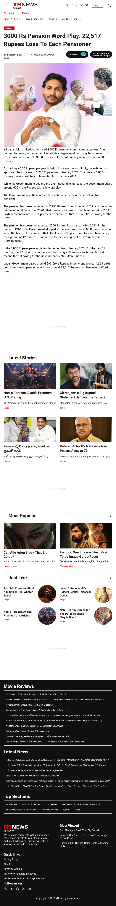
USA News (67, 804)
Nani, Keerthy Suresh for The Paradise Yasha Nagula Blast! (37, 770)
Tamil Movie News (50, 809)
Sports (66, 809)
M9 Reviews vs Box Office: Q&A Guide (24, 878)
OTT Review (52, 804)
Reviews (38, 804)
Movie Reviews (19, 686)
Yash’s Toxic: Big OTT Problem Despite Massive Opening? (37, 786)
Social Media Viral (14, 809)
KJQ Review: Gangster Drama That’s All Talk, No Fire (77, 715)
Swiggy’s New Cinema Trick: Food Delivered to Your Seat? (84, 781)
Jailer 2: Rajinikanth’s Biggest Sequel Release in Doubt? (35, 765)
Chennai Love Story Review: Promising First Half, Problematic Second (37, 736)
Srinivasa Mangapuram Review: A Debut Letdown (28, 731)
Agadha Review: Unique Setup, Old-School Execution (29, 705)
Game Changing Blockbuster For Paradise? (87, 786)
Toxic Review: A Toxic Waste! (53, 694)
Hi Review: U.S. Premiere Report (20, 694)
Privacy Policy (11, 859)
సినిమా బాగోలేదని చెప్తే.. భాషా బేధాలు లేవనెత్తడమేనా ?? (29, 760)
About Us (8, 864)
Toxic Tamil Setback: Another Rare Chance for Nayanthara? (32, 775)
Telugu (95, 5)
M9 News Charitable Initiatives (20, 873)
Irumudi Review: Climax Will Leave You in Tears (27, 699)
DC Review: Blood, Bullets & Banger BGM (24, 720)
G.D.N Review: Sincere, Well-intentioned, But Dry (27, 715)
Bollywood (32, 809)
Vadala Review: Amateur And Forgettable (66, 741)
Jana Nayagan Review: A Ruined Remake (24, 741)
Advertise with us (13, 868)
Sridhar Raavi (14, 54)
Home (6, 19)
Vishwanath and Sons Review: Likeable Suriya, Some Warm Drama (35, 710)
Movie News (11, 804)
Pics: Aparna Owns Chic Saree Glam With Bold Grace (29, 781)
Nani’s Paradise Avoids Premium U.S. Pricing (85, 765)
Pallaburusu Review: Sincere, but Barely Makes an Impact (78, 699)
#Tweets (24, 13)
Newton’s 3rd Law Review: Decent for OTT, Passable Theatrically (34, 726)
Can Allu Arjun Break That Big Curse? (79, 830)
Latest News (16, 751)
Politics (17, 19)
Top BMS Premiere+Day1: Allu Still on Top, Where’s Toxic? (82, 760)
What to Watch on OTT (87, 804)
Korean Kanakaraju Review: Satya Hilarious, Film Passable (73, 720)
